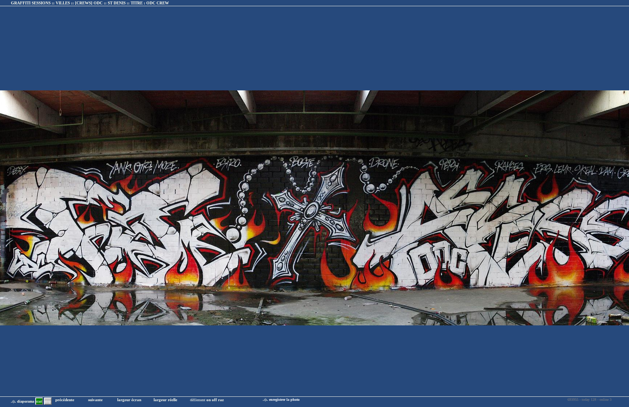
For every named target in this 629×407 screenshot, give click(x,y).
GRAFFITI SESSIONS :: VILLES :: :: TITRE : (90, 3)
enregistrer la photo (284, 400)
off (214, 400)
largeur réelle (165, 400)
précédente (64, 400)
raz (221, 400)
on (208, 400)
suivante (95, 400)
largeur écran (129, 400)
